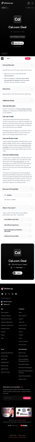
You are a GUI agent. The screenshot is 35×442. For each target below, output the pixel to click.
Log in (20, 338)
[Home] (7, 3)
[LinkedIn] (16, 294)
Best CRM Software (24, 364)
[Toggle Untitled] (17, 195)
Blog (2, 338)
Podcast (3, 331)
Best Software (5, 312)
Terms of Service (23, 341)
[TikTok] (5, 294)
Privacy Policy (22, 344)
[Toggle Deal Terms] (17, 88)
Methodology (22, 328)
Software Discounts (6, 319)
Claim (27, 58)
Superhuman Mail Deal (7, 352)
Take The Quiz (23, 325)
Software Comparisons (7, 325)
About (20, 312)
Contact (21, 335)
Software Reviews (6, 315)
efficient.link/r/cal (9, 75)
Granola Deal (4, 356)
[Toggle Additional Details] (17, 100)
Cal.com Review (19, 161)
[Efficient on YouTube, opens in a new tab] (23, 425)
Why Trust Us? (22, 315)
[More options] (32, 58)
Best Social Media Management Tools (24, 360)
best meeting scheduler (24, 109)
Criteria (21, 331)
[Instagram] (12, 294)
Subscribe (21, 322)
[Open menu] (32, 3)
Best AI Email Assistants (25, 376)
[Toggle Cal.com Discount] (17, 65)
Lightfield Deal (5, 362)
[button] (2, 58)
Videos (3, 335)
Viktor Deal (4, 359)
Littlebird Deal (4, 369)
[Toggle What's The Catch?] (17, 207)
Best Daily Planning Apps (25, 367)
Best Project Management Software (26, 371)
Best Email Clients (23, 356)
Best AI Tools (22, 352)
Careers (21, 319)
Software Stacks (5, 328)
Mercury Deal (4, 365)
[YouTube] (2, 294)
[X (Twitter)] (9, 294)
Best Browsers (22, 379)
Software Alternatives (6, 322)
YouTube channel (21, 420)
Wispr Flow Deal (5, 372)
